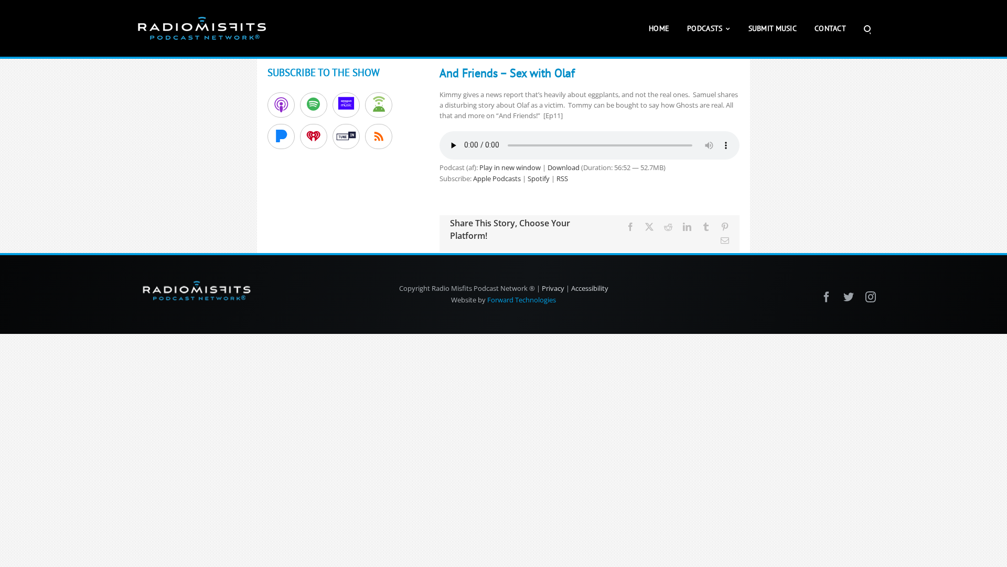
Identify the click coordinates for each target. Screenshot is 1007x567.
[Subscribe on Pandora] (281, 136)
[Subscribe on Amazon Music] (346, 105)
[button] (867, 28)
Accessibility (589, 288)
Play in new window (510, 167)
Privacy (553, 288)
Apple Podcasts (497, 178)
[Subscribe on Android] (378, 105)
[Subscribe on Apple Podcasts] (281, 105)
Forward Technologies (521, 299)
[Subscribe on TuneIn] (346, 136)
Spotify (539, 178)
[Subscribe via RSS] (378, 136)
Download (564, 167)
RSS (562, 178)
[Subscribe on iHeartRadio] (313, 136)
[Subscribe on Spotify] (313, 105)
